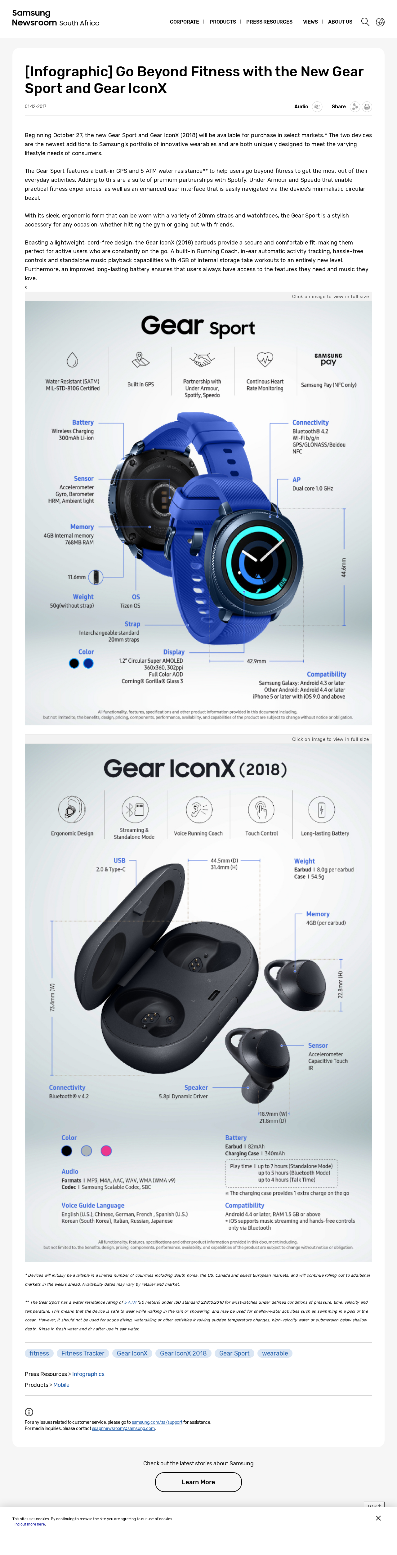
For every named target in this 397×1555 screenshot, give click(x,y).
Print (367, 106)
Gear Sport (234, 1353)
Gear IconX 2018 (183, 1353)
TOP (371, 1507)
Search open (365, 22)
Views (310, 22)
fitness (39, 1353)
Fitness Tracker (83, 1353)
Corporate (184, 22)
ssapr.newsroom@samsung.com (123, 1428)
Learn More (198, 1482)
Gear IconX (132, 1353)
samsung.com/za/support (157, 1422)
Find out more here (28, 1524)
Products (223, 22)
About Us (340, 22)
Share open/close (355, 106)
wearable (275, 1353)
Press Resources (269, 22)
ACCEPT (378, 1518)
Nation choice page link (380, 22)
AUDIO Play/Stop (317, 106)
